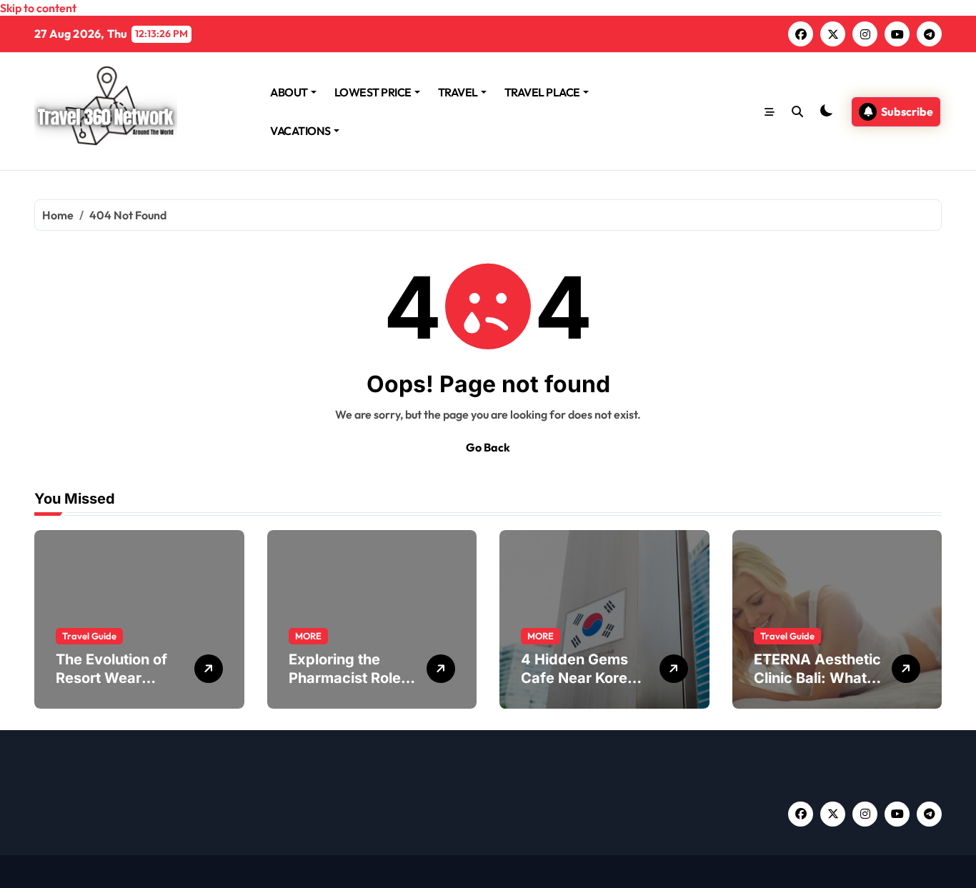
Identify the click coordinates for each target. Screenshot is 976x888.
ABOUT (289, 92)
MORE (308, 636)
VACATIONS (300, 131)
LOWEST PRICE (373, 92)
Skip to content (38, 8)
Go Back (488, 447)
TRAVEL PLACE (542, 92)
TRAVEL (458, 92)
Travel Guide (89, 636)
